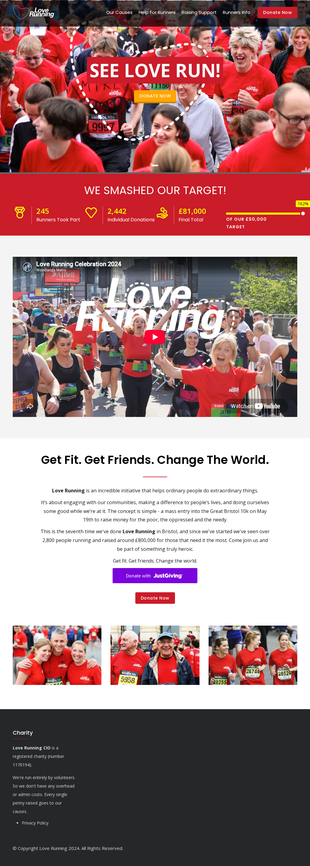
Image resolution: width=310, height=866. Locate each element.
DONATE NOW (155, 96)
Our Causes (119, 12)
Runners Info (236, 12)
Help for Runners (157, 12)
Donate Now (277, 13)
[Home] (34, 13)
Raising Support (199, 12)
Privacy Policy (35, 823)
